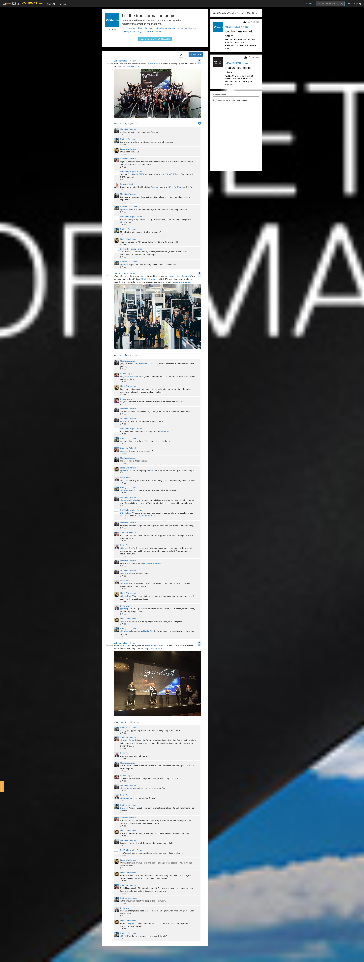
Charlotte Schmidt (128, 159)
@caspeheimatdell (146, 28)
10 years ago (132, 124)
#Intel (122, 222)
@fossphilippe (129, 31)
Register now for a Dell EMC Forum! (154, 39)
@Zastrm (124, 451)
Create (309, 3)
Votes (116, 124)
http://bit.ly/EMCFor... (170, 174)
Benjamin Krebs (127, 184)
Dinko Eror (125, 477)
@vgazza (141, 31)
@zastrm (192, 28)
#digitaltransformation (181, 276)
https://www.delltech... (153, 563)
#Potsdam (153, 187)
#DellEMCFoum (141, 174)
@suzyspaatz (126, 609)
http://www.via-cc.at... (130, 66)
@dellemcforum (154, 31)
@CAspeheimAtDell (129, 500)
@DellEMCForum (176, 187)
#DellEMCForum (152, 63)
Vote (122, 124)
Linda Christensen (128, 149)
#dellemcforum (129, 28)
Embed (63, 4)
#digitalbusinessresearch (147, 364)
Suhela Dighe (126, 373)
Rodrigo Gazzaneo (128, 139)
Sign (356, 3)
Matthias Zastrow (128, 129)
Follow (113, 29)
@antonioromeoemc (177, 28)
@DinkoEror (125, 513)
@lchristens (161, 28)
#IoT (122, 421)
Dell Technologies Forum (125, 61)
